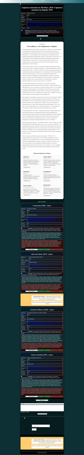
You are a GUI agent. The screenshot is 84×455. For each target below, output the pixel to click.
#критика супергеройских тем (39, 22)
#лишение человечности (33, 369)
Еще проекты (56, 0)
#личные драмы (44, 367)
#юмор (53, 216)
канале (48, 302)
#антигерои (29, 22)
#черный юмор (55, 368)
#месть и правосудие (36, 24)
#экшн (28, 21)
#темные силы (51, 265)
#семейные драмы (54, 322)
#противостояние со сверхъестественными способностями (42, 219)
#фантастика (41, 21)
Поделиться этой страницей (42, 35)
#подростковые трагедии (42, 218)
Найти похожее (29, 0)
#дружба (50, 216)
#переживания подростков (42, 216)
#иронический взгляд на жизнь (42, 221)
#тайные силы (36, 323)
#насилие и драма (34, 25)
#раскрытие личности (43, 369)
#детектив (31, 263)
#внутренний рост (52, 369)
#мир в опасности (40, 324)
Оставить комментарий (42, 413)
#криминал (40, 263)
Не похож (56, 249)
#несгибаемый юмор (32, 218)
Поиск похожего (32, 249)
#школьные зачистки (32, 216)
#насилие (36, 266)
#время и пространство (49, 324)
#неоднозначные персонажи (46, 220)
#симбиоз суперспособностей (34, 322)
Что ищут (43, 0)
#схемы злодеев (48, 368)
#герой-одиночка (33, 265)
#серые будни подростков (49, 219)
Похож (44, 249)
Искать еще (42, 400)
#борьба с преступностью (42, 265)
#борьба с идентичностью (39, 368)
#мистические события (45, 322)
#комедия (32, 21)
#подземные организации (51, 22)
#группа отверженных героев (34, 367)
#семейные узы (51, 367)
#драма (36, 21)
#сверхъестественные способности (48, 24)
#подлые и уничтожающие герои (45, 25)
